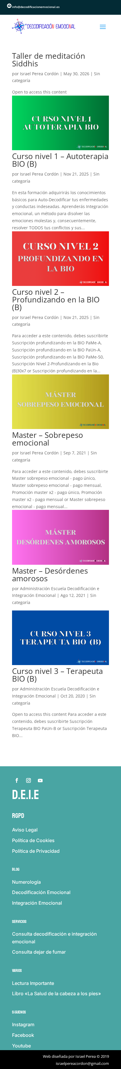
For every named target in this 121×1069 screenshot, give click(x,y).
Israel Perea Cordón (39, 73)
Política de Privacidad (36, 851)
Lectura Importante (33, 983)
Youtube (21, 1046)
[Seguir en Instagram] (28, 780)
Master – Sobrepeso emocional (47, 439)
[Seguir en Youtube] (40, 780)
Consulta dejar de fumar (39, 952)
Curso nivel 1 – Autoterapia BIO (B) (60, 160)
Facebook (23, 1035)
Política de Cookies (33, 840)
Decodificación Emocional (41, 892)
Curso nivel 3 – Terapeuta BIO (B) (57, 675)
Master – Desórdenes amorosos (50, 574)
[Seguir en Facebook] (16, 780)
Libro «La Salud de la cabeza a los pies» (56, 993)
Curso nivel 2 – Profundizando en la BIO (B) (56, 299)
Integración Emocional (37, 903)
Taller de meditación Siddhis (48, 59)
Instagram (23, 1024)
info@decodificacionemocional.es (36, 7)
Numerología (26, 882)
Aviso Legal (25, 830)
